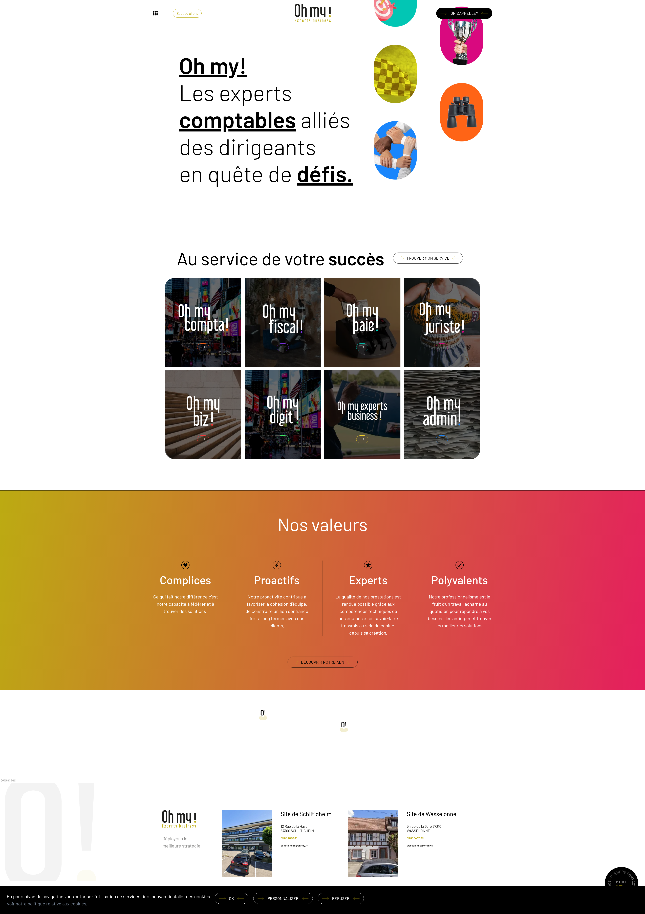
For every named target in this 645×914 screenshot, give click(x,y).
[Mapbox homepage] (8, 780)
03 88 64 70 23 (415, 838)
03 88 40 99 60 (289, 838)
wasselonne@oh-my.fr (420, 845)
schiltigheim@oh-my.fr (294, 845)
